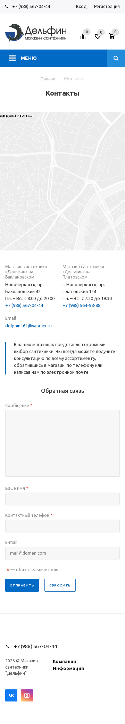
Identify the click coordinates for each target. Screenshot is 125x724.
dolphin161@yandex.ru (28, 325)
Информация (68, 668)
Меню (29, 58)
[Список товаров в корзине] (115, 38)
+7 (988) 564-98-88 (81, 305)
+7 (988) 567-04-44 (31, 6)
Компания (64, 661)
